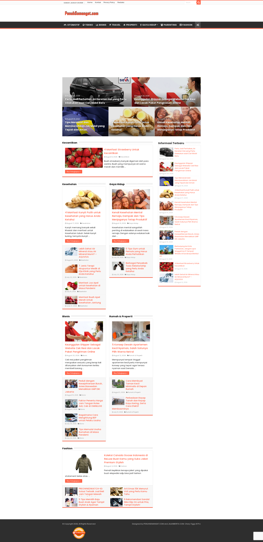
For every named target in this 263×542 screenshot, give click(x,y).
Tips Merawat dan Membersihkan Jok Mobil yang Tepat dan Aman (85, 126)
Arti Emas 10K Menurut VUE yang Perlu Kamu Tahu (136, 491)
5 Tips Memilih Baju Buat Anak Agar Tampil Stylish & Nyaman (91, 502)
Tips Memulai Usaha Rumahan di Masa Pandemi (90, 432)
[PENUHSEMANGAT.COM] (81, 13)
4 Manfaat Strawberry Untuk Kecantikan (187, 264)
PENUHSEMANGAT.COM (154, 524)
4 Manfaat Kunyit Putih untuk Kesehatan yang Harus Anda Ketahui (130, 126)
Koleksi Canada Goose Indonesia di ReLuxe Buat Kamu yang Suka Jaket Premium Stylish (126, 459)
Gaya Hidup (117, 184)
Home (89, 2)
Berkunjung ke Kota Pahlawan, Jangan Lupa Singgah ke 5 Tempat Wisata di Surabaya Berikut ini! (179, 251)
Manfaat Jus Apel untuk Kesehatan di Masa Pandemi (89, 285)
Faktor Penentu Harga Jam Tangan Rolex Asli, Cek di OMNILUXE (91, 403)
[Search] (199, 2)
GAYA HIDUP (149, 24)
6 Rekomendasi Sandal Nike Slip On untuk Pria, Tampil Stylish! (136, 502)
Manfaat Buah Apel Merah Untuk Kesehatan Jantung (90, 300)
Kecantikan (69, 142)
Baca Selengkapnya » (74, 172)
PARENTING (170, 24)
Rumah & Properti (120, 316)
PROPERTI (131, 24)
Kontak (98, 2)
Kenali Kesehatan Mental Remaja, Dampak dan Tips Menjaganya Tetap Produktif (176, 126)
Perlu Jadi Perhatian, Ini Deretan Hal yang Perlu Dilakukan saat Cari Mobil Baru (186, 152)
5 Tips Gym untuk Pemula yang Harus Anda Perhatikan (136, 251)
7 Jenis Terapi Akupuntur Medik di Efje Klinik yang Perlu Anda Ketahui (90, 270)
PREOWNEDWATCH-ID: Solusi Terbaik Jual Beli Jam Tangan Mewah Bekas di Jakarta (91, 492)
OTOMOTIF (73, 24)
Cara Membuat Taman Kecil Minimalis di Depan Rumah (136, 385)
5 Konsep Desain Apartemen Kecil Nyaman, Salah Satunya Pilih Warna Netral (130, 348)
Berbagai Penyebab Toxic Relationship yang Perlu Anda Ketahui (137, 267)
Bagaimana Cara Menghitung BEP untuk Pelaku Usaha (90, 417)
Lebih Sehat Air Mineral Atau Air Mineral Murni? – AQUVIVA (88, 252)
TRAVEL (116, 24)
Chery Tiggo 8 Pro (193, 524)
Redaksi (121, 2)
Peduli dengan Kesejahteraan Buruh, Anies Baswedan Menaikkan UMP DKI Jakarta (83, 386)
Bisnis (66, 316)
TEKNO (89, 24)
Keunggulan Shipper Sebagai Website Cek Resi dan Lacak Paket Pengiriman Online (82, 348)
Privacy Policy (109, 2)
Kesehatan (69, 184)
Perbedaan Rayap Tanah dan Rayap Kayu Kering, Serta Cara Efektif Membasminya (129, 403)
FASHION (187, 24)
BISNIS (102, 24)
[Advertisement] (131, 51)
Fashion (67, 448)
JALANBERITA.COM (176, 524)
